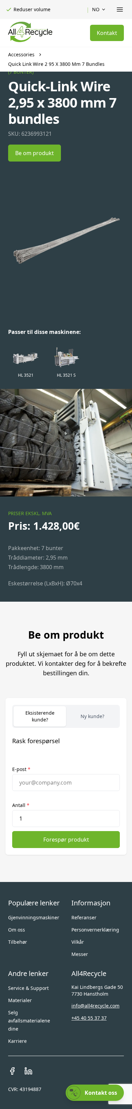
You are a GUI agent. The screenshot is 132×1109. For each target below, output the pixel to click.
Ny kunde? (92, 716)
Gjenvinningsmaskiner (33, 917)
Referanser (83, 917)
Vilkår (77, 942)
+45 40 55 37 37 (89, 1018)
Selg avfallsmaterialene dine (29, 1020)
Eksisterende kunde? (39, 716)
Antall (20, 805)
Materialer (20, 1000)
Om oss (16, 929)
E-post (21, 769)
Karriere (17, 1041)
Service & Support (28, 988)
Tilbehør (17, 942)
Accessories (21, 54)
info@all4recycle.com (95, 1005)
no (96, 9)
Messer (79, 954)
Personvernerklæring (95, 929)
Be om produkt (34, 153)
